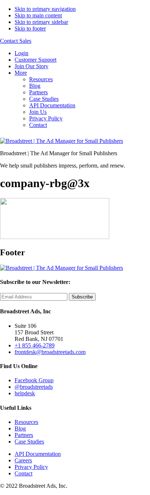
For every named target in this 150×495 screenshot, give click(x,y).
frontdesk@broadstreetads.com (50, 352)
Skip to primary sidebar (41, 22)
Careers (23, 460)
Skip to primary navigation (45, 9)
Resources (41, 79)
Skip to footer (30, 28)
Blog (34, 86)
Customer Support (35, 60)
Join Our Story (31, 66)
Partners (38, 92)
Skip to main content (38, 15)
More (21, 73)
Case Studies (44, 99)
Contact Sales (15, 41)
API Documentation (52, 105)
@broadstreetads (34, 387)
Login (21, 53)
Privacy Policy (46, 118)
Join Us (38, 112)
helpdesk (25, 393)
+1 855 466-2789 (35, 345)
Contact (38, 125)
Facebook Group (34, 380)
